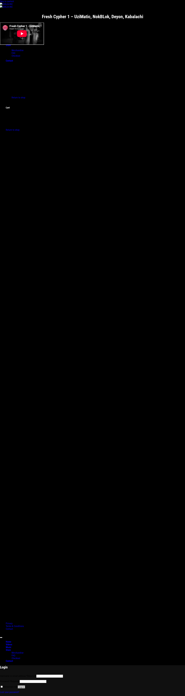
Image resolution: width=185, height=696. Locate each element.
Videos (9, 644)
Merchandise (18, 652)
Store (8, 650)
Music (8, 647)
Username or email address (18, 676)
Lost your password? (9, 692)
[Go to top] (1, 637)
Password (9, 681)
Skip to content (7, 1)
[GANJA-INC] (6, 5)
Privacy (9, 623)
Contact (9, 629)
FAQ (13, 655)
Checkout (16, 658)
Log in (21, 687)
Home (8, 641)
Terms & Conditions (15, 626)
